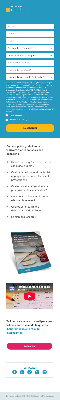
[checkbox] (30, 116)
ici (13, 111)
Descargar (30, 345)
